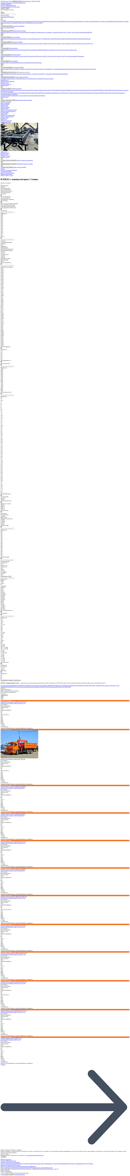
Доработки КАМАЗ (16, 88)
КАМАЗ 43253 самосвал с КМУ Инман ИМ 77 (13, 815)
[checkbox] (65, 187)
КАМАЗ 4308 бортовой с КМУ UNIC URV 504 (13, 927)
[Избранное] (10, 17)
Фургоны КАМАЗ (15, 37)
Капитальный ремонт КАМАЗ (24, 100)
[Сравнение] (4, 17)
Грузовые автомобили (18, 26)
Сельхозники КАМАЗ (18, 67)
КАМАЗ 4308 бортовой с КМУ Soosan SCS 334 (13, 843)
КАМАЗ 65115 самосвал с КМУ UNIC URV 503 (13, 759)
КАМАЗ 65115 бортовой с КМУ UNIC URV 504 (13, 983)
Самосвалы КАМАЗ (17, 42)
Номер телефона (5, 1154)
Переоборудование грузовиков (25, 163)
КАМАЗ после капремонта (7, 81)
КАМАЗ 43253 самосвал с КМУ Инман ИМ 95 (13, 788)
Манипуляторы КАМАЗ (19, 30)
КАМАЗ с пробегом (6, 84)
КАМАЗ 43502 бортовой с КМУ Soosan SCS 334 (13, 954)
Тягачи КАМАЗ (14, 48)
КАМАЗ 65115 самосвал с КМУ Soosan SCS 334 (13, 703)
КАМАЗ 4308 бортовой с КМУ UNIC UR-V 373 (13, 1012)
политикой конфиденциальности (34, 1155)
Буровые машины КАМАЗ (21, 77)
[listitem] (4, 695)
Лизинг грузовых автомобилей (25, 160)
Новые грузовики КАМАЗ (7, 27)
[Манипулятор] (18, 691)
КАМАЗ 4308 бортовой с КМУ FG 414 (11, 1039)
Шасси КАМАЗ (14, 61)
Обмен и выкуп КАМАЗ (20, 167)
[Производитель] (5, 688)
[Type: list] (2, 699)
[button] (5, 728)
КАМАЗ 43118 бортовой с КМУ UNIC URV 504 (13, 898)
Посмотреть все (5, 80)
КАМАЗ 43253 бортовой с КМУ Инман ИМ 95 (13, 870)
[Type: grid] (1, 699)
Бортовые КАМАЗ (16, 54)
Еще (2, 33)
